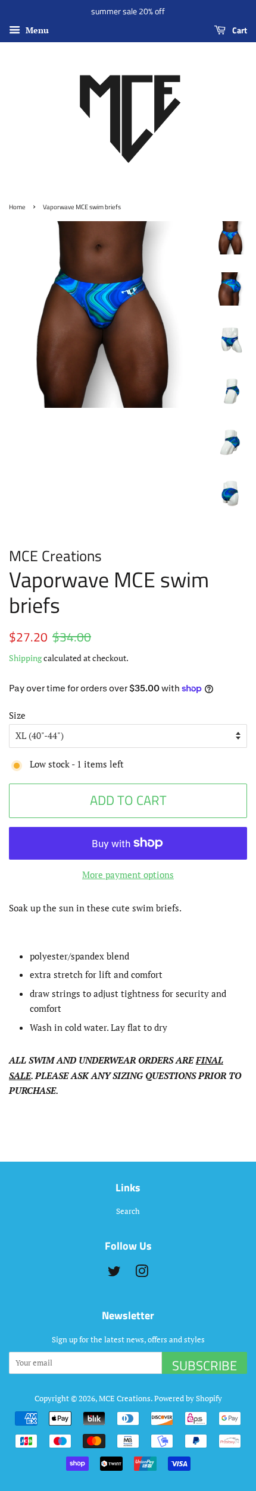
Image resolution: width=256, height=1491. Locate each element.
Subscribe (204, 1364)
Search (128, 1211)
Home (17, 207)
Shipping (25, 657)
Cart (238, 30)
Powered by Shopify (188, 1399)
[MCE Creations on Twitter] (114, 1274)
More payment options (128, 874)
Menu (36, 30)
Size (17, 715)
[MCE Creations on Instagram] (141, 1274)
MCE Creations (125, 1399)
